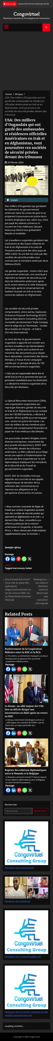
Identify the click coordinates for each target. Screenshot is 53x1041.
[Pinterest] (18, 558)
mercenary (18, 568)
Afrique (8, 565)
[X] (29, 558)
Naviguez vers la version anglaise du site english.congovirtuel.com (26, 1013)
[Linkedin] (13, 558)
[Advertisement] (26, 61)
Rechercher (11, 804)
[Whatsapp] (24, 558)
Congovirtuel (27, 14)
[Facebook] (7, 558)
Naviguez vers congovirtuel (19, 867)
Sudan (28, 568)
